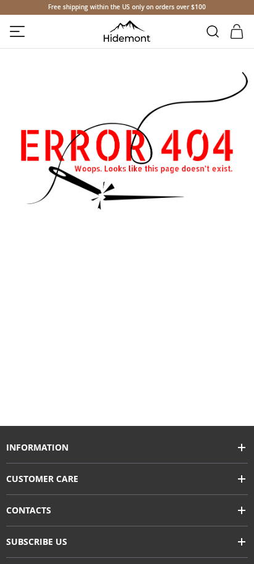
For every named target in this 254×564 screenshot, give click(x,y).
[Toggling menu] (17, 31)
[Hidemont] (127, 31)
